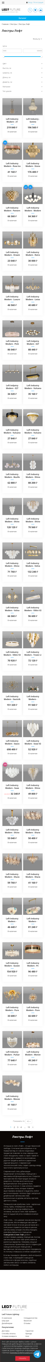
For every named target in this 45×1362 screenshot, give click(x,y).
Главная (5, 24)
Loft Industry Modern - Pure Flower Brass (33, 1010)
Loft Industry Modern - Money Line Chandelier (12, 1099)
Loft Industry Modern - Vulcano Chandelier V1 (32, 433)
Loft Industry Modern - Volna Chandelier (12, 610)
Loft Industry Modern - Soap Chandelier (12, 788)
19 (29, 1127)
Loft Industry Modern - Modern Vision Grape (33, 210)
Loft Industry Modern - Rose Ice (12, 165)
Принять (22, 1358)
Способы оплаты (9, 1333)
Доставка (5, 1331)
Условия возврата (9, 1336)
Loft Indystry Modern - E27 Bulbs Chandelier (33, 344)
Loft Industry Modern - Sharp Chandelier (33, 877)
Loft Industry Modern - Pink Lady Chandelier (12, 344)
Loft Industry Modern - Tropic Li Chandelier (32, 655)
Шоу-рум (5, 1320)
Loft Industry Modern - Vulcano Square (32, 388)
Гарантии (29, 1331)
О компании (7, 1318)
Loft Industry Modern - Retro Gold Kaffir (33, 255)
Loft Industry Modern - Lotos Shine (33, 299)
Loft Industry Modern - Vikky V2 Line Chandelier (32, 610)
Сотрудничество (30, 1318)
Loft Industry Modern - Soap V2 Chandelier (33, 744)
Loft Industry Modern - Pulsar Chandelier (12, 1055)
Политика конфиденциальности (22, 1352)
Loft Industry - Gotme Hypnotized (33, 122)
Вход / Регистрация (35, 2)
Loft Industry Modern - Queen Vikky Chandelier (12, 966)
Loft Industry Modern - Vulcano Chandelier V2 (12, 433)
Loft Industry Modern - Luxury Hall (12, 299)
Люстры (13, 24)
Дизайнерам (7, 1323)
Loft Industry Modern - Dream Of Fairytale (12, 255)
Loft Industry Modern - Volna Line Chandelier (32, 566)
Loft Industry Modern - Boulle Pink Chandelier (12, 477)
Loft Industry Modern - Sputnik (12, 698)
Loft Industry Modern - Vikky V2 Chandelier (12, 655)
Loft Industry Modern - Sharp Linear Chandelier (12, 877)
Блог (27, 1336)
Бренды (29, 1333)
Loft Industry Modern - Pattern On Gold (12, 210)
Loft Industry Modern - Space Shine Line (12, 744)
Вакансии (28, 1320)
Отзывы (27, 1323)
